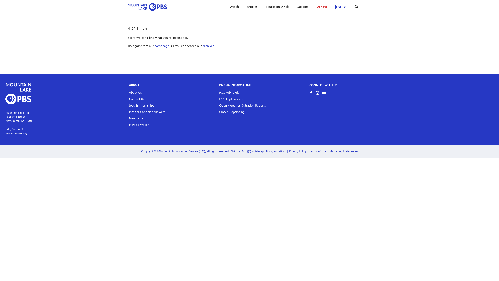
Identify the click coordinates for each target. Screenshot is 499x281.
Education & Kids (277, 7)
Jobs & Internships (141, 105)
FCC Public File (229, 92)
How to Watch (139, 125)
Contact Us (136, 99)
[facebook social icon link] (312, 94)
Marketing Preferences (344, 151)
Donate (322, 7)
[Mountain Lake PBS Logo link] (147, 7)
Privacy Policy (297, 151)
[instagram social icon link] (319, 94)
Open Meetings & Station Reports (242, 105)
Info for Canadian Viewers (147, 112)
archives (208, 46)
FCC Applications (231, 99)
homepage (161, 46)
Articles (252, 7)
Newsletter (137, 118)
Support (302, 7)
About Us (135, 92)
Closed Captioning (232, 112)
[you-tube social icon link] (325, 94)
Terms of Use (318, 151)
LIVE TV (341, 7)
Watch (234, 7)
